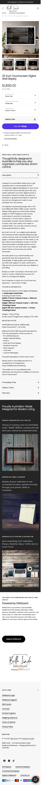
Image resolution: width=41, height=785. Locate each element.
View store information (10, 138)
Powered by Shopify (28, 740)
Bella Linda (14, 740)
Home (4, 13)
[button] (3, 8)
